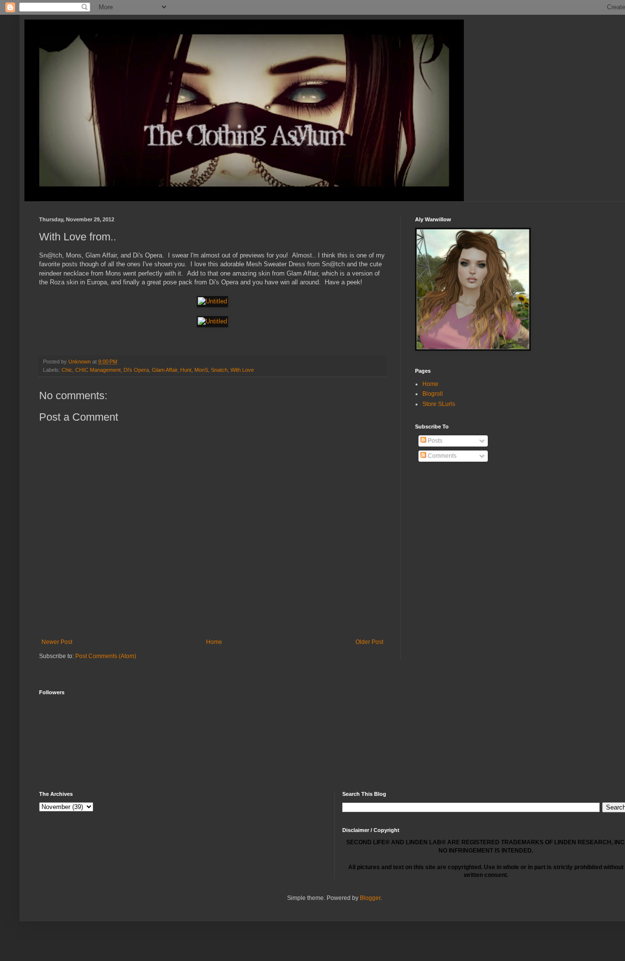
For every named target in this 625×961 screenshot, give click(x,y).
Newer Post (57, 642)
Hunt (185, 370)
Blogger (370, 898)
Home (214, 642)
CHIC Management (98, 370)
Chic (67, 370)
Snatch (219, 370)
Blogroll (432, 393)
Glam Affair (164, 370)
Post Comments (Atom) (105, 656)
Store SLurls (438, 404)
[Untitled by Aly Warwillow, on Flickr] (212, 301)
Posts (434, 440)
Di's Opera (136, 370)
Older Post (369, 642)
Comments (441, 455)
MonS (201, 370)
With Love (242, 370)
